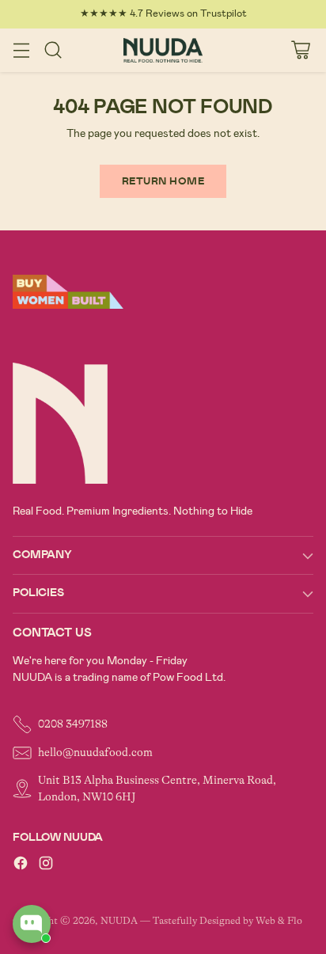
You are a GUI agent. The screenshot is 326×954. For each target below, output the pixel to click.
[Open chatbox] (32, 924)
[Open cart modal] (300, 50)
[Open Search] (52, 50)
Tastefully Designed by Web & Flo (227, 920)
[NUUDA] (163, 50)
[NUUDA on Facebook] (20, 865)
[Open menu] (21, 50)
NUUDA (119, 920)
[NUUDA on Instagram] (45, 865)
